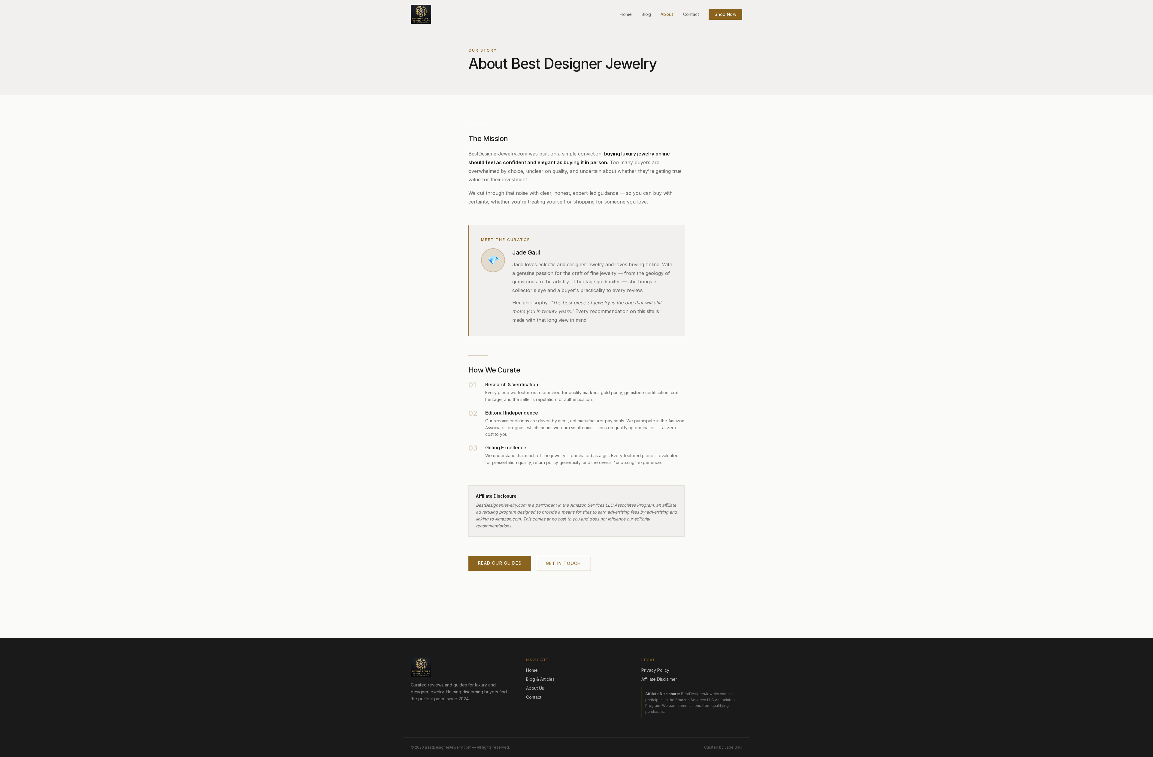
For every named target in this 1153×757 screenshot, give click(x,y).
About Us (535, 688)
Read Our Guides (500, 562)
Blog (646, 14)
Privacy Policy (655, 670)
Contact (691, 14)
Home (626, 14)
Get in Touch (563, 563)
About (667, 14)
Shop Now (725, 14)
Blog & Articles (540, 679)
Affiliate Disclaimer (659, 679)
